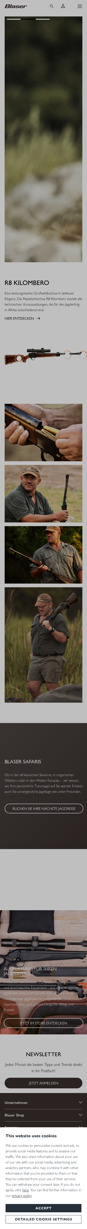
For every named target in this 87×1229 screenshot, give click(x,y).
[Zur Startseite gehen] (22, 6)
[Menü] (79, 6)
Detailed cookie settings (43, 1219)
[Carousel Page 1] (14, 19)
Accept (43, 1208)
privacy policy (22, 1195)
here (25, 1190)
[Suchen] (51, 6)
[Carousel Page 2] (28, 19)
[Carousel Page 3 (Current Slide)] (43, 19)
